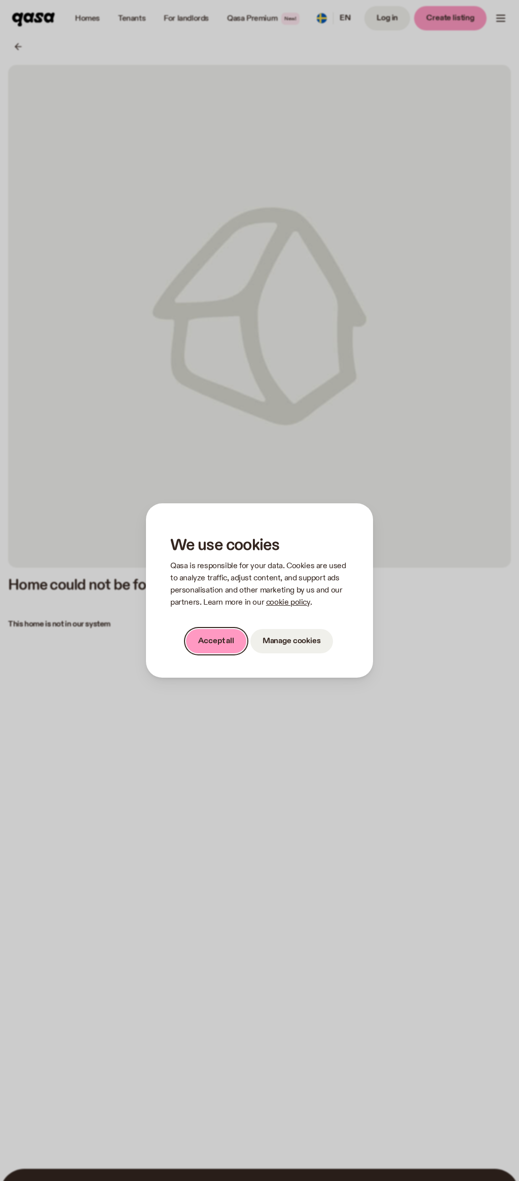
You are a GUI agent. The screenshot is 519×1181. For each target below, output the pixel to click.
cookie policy (288, 602)
